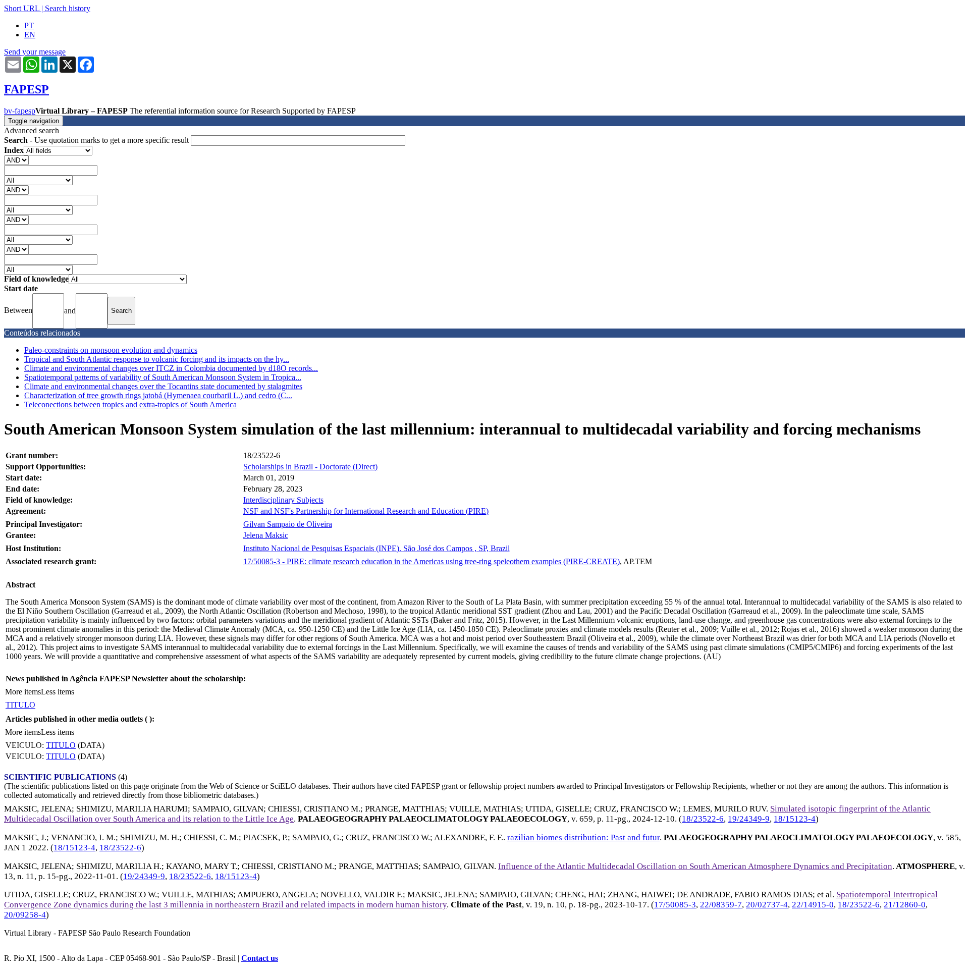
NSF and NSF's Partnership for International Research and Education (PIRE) (366, 511)
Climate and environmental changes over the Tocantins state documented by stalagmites (163, 386)
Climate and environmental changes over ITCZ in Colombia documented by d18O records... (171, 368)
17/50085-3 (675, 904)
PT (29, 25)
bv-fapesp (19, 110)
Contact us (259, 958)
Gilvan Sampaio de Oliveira (287, 524)
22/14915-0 (813, 904)
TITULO (20, 704)
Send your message (35, 51)
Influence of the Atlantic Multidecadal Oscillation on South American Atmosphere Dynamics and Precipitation (695, 866)
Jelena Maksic (265, 535)
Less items (57, 691)
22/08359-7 (721, 904)
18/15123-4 (795, 819)
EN (29, 34)
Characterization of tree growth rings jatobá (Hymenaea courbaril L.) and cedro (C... (158, 395)
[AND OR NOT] (16, 159)
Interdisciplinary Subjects (283, 500)
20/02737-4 (767, 904)
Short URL (21, 8)
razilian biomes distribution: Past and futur (583, 837)
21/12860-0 (905, 904)
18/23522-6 (703, 819)
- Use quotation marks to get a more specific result (97, 140)
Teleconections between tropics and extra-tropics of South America (130, 404)
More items (23, 691)
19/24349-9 (749, 819)
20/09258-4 (25, 914)
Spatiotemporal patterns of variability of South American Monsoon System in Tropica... (162, 377)
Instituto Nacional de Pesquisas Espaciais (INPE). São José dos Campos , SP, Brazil (376, 548)
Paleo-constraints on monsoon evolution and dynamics (110, 350)
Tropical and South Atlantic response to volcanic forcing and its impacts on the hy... (156, 359)
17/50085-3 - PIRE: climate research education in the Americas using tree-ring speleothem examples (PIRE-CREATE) (431, 561)
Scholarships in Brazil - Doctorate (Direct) (310, 466)
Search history (67, 8)
